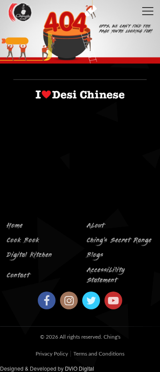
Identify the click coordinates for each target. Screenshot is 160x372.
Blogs (95, 255)
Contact (18, 275)
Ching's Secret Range (119, 240)
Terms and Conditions (98, 353)
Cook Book (23, 240)
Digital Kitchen (29, 255)
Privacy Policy (52, 353)
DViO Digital (79, 368)
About (95, 226)
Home (15, 226)
